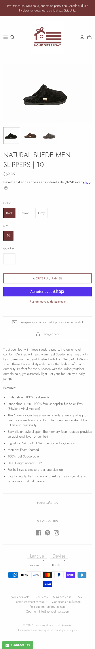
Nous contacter (20, 597)
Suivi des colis (62, 597)
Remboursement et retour (31, 602)
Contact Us (19, 645)
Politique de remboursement (47, 606)
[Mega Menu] (5, 37)
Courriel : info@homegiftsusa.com (47, 611)
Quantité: (9, 248)
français (34, 565)
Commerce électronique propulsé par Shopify (47, 630)
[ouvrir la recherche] (12, 37)
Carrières (42, 597)
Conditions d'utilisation (66, 602)
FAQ (79, 597)
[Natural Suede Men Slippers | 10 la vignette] (11, 135)
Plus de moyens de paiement (47, 302)
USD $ (56, 565)
